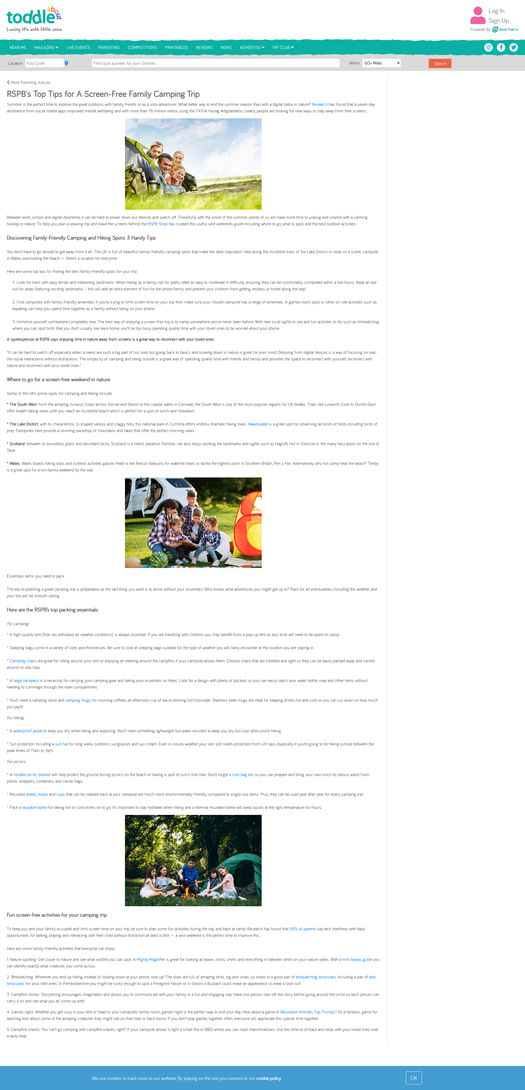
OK (413, 1077)
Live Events (78, 47)
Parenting (109, 47)
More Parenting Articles (30, 82)
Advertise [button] (251, 47)
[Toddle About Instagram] (489, 46)
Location (15, 63)
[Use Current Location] (66, 63)
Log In (496, 10)
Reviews (204, 47)
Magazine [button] (45, 47)
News (226, 47)
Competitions (142, 47)
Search (440, 63)
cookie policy (268, 1078)
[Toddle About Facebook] (501, 46)
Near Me (18, 47)
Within (355, 63)
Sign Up (499, 20)
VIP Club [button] (282, 47)
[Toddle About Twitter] (514, 46)
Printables (176, 47)
